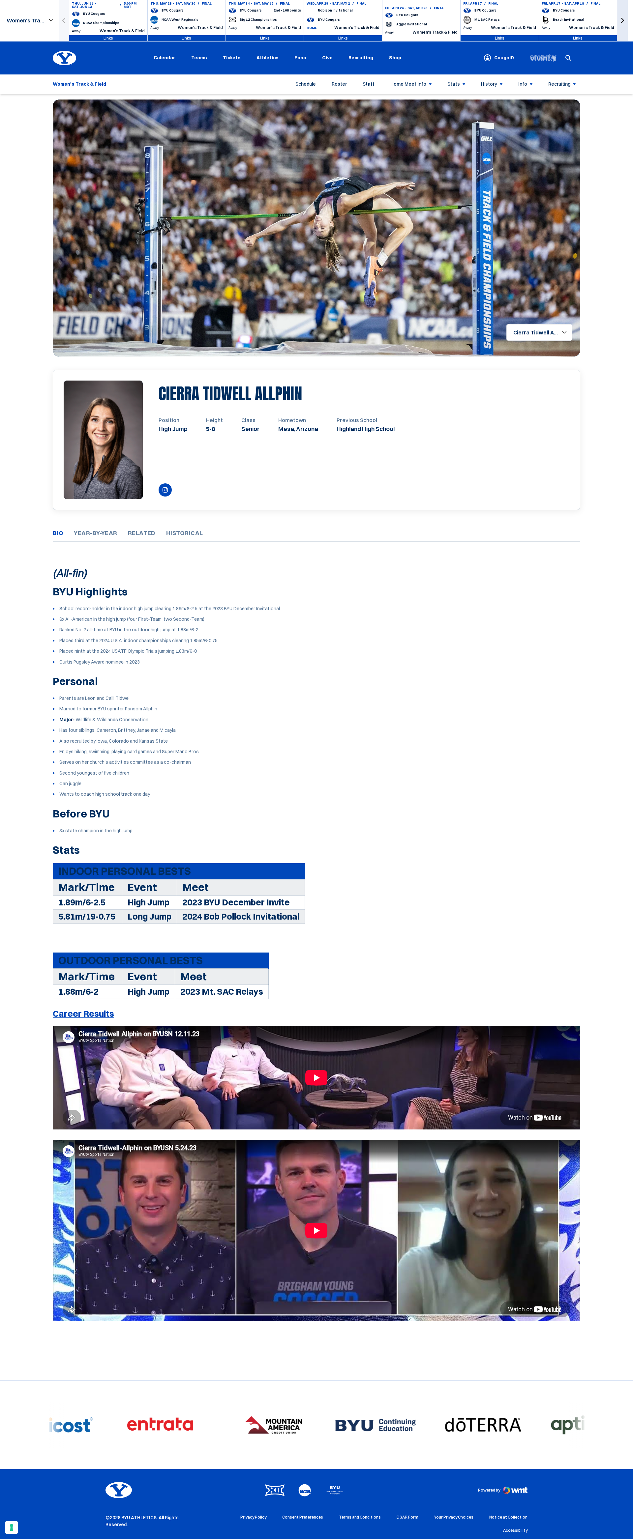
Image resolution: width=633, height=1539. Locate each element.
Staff (369, 84)
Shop (395, 57)
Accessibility (515, 1530)
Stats (453, 84)
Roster (339, 84)
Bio (58, 533)
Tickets (232, 58)
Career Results (83, 1014)
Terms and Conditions (360, 1517)
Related (142, 533)
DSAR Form (407, 1517)
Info (522, 84)
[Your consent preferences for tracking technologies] (11, 1527)
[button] (622, 20)
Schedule (305, 84)
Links (108, 38)
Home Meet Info (408, 84)
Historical (184, 533)
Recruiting (360, 58)
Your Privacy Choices (453, 1517)
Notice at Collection (508, 1517)
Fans (300, 58)
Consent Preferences (302, 1517)
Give (327, 58)
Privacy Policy (253, 1517)
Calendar (164, 58)
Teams (199, 58)
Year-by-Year (95, 533)
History (489, 84)
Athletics (267, 58)
